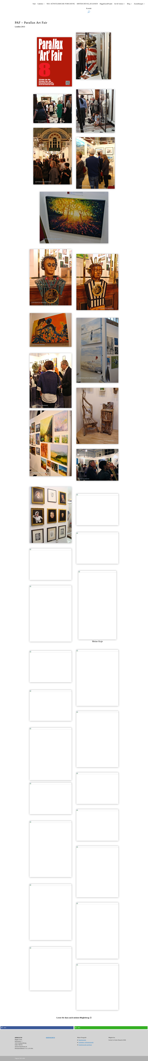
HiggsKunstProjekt (106, 4)
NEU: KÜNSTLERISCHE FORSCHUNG (61, 4)
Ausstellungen (138, 4)
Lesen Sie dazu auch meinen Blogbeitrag (72, 1018)
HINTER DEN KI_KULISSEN (87, 4)
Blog (128, 4)
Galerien (40, 4)
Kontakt (88, 8)
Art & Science (118, 4)
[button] (37, 1027)
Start (34, 4)
